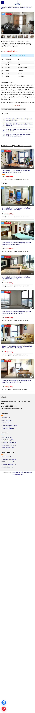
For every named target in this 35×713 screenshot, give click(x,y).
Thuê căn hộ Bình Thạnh (9, 425)
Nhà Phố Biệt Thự (7, 423)
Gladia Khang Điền (8, 440)
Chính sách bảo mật (17, 474)
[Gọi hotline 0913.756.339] (4, 709)
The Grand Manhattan (9, 464)
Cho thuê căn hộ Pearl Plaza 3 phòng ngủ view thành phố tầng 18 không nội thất (16, 312)
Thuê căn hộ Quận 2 (8, 428)
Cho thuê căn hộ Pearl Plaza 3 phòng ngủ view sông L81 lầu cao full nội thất (16, 243)
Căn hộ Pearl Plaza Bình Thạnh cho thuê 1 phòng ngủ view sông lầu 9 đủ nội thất (17, 347)
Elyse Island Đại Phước (9, 445)
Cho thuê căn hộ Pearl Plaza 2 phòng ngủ (13, 109)
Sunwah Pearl (6, 457)
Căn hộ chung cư (7, 420)
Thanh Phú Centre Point (9, 442)
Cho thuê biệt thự (7, 467)
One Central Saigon (8, 447)
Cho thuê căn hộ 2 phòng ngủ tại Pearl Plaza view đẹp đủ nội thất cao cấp (16, 171)
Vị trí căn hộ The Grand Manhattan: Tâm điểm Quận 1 (18, 130)
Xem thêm (17, 105)
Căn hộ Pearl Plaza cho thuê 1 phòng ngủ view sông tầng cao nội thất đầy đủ (16, 381)
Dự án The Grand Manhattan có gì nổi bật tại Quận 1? (19, 124)
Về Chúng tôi (6, 418)
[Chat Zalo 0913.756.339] (4, 702)
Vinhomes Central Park (9, 462)
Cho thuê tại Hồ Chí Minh (12, 7)
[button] (2, 2)
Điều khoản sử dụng (26, 472)
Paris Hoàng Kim (7, 437)
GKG (2, 7)
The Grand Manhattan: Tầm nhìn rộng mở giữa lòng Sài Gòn (19, 119)
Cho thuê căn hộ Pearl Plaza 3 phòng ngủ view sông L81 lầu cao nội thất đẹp (16, 209)
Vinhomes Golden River (9, 459)
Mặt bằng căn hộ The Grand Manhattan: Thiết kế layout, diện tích (18, 135)
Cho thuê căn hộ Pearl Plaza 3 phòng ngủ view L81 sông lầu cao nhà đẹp (16, 278)
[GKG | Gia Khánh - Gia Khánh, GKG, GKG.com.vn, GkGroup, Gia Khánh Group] (17, 3)
